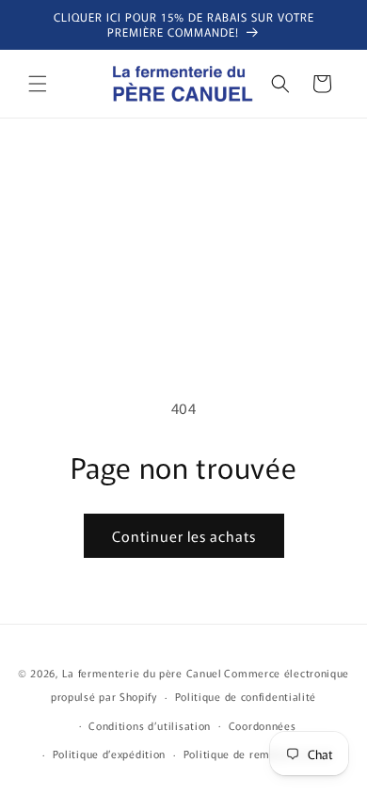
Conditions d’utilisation (149, 725)
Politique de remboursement (258, 753)
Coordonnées (262, 725)
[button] (37, 83)
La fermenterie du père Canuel (141, 672)
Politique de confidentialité (246, 696)
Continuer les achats (184, 536)
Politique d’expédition (109, 753)
